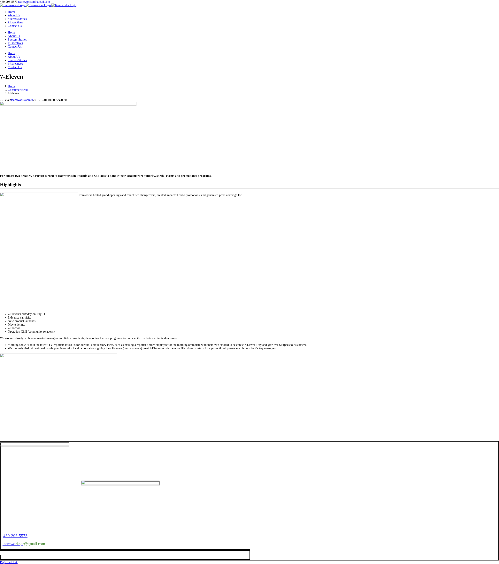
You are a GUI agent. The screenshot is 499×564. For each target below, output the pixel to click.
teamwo (13, 543)
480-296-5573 (15, 535)
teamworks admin (22, 100)
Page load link (9, 562)
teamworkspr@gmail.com (34, 1)
